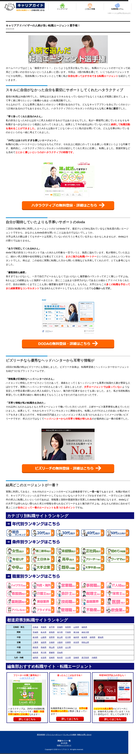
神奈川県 (85, 632)
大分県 (68, 658)
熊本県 (60, 658)
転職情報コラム (117, 9)
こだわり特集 (90, 9)
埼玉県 (60, 632)
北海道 (35, 627)
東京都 (76, 632)
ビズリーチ (112, 678)
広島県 (60, 647)
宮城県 (60, 627)
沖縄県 (94, 658)
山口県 (68, 647)
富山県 (60, 637)
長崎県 (52, 658)
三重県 (35, 642)
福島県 (84, 627)
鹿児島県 (85, 658)
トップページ (62, 9)
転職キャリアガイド (64, 745)
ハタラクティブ (27, 678)
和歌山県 (85, 642)
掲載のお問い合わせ (84, 735)
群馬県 (52, 632)
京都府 (52, 642)
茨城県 (35, 632)
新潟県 (35, 637)
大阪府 (60, 642)
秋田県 (68, 627)
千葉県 (68, 632)
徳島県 (35, 652)
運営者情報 (41, 735)
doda (70, 678)
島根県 (43, 647)
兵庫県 (68, 642)
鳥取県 (35, 647)
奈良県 (76, 642)
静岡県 (92, 637)
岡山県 (52, 647)
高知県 (60, 652)
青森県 (43, 627)
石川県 (68, 637)
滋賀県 (43, 642)
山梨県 (43, 637)
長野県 (52, 637)
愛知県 (100, 637)
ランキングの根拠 (69, 735)
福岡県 (35, 658)
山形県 (76, 627)
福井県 (76, 637)
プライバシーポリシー (54, 735)
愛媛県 (52, 652)
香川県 (43, 652)
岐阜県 (84, 637)
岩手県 (52, 627)
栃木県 (43, 632)
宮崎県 (76, 658)
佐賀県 (43, 658)
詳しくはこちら (27, 719)
